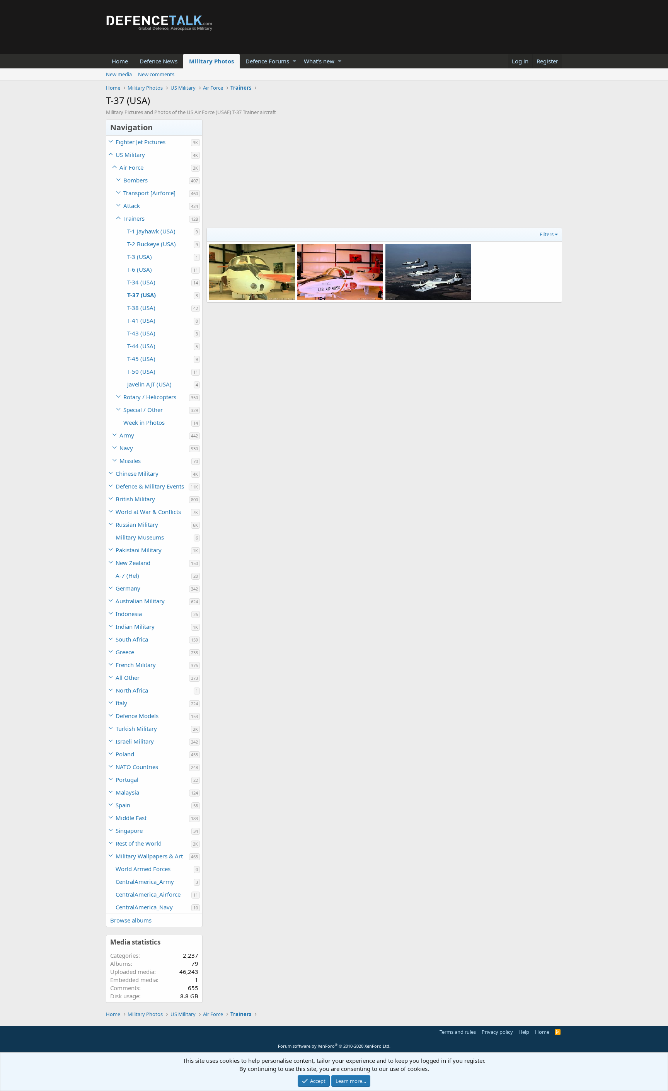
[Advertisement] (384, 173)
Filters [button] (547, 234)
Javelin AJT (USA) (149, 384)
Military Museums (140, 537)
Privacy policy (497, 1031)
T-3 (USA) (139, 256)
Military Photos (211, 61)
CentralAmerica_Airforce (148, 894)
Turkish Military (136, 728)
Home (120, 61)
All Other (128, 677)
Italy (121, 703)
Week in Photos (144, 422)
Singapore (129, 830)
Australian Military (140, 601)
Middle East (131, 818)
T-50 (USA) (141, 371)
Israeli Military (135, 741)
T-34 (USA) (141, 282)
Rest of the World (139, 843)
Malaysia (127, 792)
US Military (130, 154)
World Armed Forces (143, 869)
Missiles (130, 461)
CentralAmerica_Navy (144, 907)
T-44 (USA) (141, 346)
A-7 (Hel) (127, 575)
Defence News (158, 61)
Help (523, 1031)
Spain (123, 805)
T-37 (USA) (141, 295)
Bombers (135, 180)
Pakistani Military (139, 550)
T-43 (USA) (141, 333)
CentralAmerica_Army (145, 881)
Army (126, 435)
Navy (126, 448)
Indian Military (135, 626)
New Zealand (133, 563)
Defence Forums (267, 61)
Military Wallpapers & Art (149, 856)
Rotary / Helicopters (149, 397)
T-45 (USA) (141, 359)
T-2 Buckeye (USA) (151, 244)
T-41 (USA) (141, 320)
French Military (136, 665)
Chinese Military (137, 473)
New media (119, 74)
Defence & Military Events (150, 486)
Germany (128, 588)
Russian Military (137, 524)
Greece (125, 652)
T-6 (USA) (139, 269)
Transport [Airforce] (149, 193)
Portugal (127, 779)
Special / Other (143, 410)
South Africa (132, 639)
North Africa (132, 690)
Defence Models (137, 716)
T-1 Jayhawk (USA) (151, 231)
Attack (131, 205)
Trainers (134, 218)
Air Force (131, 167)
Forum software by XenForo (334, 1046)
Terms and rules (458, 1031)
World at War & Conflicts (148, 512)
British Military (135, 499)
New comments (156, 74)
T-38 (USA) (141, 307)
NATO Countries (137, 767)
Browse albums (131, 920)
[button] (294, 61)
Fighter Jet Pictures (140, 142)
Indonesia (129, 614)
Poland (125, 754)
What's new (319, 61)
